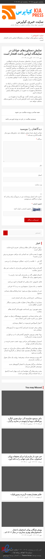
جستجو (5, 233)
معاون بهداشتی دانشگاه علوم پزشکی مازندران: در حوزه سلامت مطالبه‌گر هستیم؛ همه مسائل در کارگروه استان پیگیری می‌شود (23, 350)
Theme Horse (27, 555)
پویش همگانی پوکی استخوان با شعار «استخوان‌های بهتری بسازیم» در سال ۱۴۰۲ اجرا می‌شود (22, 532)
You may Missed (33, 387)
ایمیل (40, 175)
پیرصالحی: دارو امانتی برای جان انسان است (27, 298)
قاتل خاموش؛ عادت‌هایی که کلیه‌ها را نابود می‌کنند (25, 282)
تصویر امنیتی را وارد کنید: (22, 209)
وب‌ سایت (38, 185)
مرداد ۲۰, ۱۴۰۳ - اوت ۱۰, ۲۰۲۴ (32, 462)
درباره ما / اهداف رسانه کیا (22, 553)
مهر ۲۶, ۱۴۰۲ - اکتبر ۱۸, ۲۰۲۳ (32, 58)
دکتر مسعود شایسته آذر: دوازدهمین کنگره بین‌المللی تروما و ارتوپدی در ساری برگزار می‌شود (25, 421)
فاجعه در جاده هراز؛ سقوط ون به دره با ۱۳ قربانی (25, 286)
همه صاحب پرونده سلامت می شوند (27, 112)
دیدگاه (39, 139)
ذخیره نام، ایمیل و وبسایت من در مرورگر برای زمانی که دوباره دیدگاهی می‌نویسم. (23, 198)
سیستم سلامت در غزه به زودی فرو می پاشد (20, 119)
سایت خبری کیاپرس (29, 22)
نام (41, 165)
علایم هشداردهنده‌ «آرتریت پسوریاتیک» (26, 494)
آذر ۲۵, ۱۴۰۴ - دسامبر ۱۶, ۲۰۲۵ (32, 424)
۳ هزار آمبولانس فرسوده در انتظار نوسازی (27, 323)
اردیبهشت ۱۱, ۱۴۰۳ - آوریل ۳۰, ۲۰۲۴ (30, 497)
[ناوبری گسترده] (40, 30)
